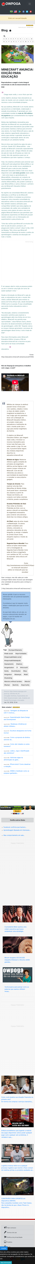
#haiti (26, 674)
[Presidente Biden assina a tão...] (17, 914)
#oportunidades (21, 653)
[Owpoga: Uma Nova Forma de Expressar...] (17, 975)
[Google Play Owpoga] (20, 11)
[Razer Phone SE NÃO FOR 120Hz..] (17, 1186)
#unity (6, 671)
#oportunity (25, 685)
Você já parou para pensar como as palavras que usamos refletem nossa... (17, 989)
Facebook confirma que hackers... (15, 827)
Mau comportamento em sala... (14, 835)
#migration (8, 674)
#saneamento (9, 664)
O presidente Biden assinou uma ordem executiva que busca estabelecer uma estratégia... (15, 929)
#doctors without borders (13, 681)
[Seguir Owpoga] (27, 11)
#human (7, 685)
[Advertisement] (17, 262)
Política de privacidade (14, 1237)
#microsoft (24, 667)
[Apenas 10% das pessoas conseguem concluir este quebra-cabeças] (17, 1118)
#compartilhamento (15, 650)
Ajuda (8, 1247)
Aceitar (3, 1248)
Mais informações (6, 1262)
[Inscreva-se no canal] (31, 11)
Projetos (9, 1242)
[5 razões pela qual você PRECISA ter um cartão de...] (17, 1084)
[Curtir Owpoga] (23, 11)
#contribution (16, 671)
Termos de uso (11, 1232)
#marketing (8, 678)
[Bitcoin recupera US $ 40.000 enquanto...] (17, 945)
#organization (9, 667)
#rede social (8, 653)
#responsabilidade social (12, 657)
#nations (19, 664)
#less (25, 671)
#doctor (27, 681)
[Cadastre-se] (17, 807)
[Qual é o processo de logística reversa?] (17, 1153)
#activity (15, 685)
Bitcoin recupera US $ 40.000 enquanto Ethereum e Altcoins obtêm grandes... (17, 960)
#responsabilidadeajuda (12, 660)
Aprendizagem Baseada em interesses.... (17, 830)
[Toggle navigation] (29, 4)
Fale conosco (11, 1228)
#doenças (18, 674)
